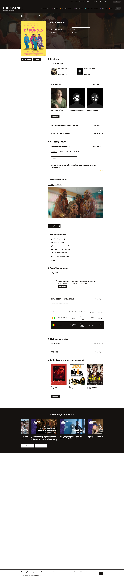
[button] (99, 191)
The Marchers (92, 387)
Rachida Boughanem (76, 110)
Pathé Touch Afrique (72, 317)
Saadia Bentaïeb (57, 110)
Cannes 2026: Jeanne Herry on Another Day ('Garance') (60, 437)
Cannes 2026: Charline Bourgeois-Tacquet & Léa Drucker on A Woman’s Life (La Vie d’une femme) (33, 438)
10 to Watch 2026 (97, 1)
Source (93, 171)
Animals (54, 387)
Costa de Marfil (62, 317)
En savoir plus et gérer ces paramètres (31, 575)
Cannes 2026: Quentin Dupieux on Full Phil (90, 437)
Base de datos (79, 8)
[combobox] (64, 158)
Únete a (112, 8)
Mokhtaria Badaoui (85, 27)
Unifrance (104, 8)
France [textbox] (54, 158)
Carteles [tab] (58, 184)
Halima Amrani (92, 110)
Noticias (56, 8)
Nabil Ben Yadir (76, 27)
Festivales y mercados (67, 8)
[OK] (101, 573)
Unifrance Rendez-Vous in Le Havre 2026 (80, 1)
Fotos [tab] (51, 184)
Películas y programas (45, 8)
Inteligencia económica (92, 8)
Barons (71, 387)
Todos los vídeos (41, 446)
